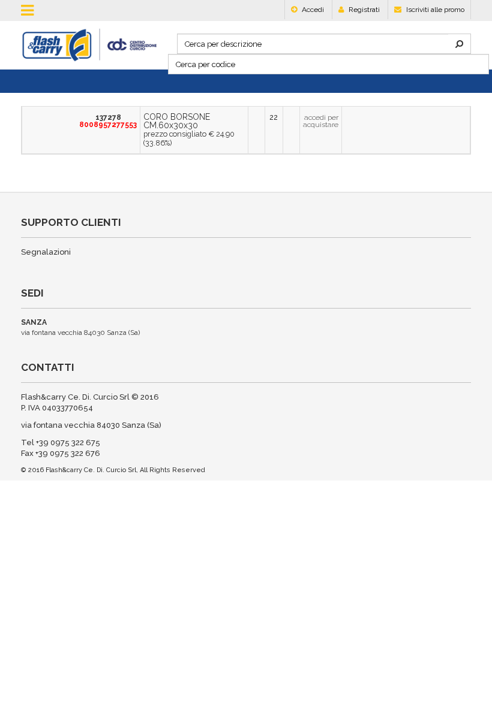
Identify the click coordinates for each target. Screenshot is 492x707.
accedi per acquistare (314, 121)
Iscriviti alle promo (434, 9)
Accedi (312, 9)
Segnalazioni (46, 251)
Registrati (363, 9)
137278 (98, 121)
